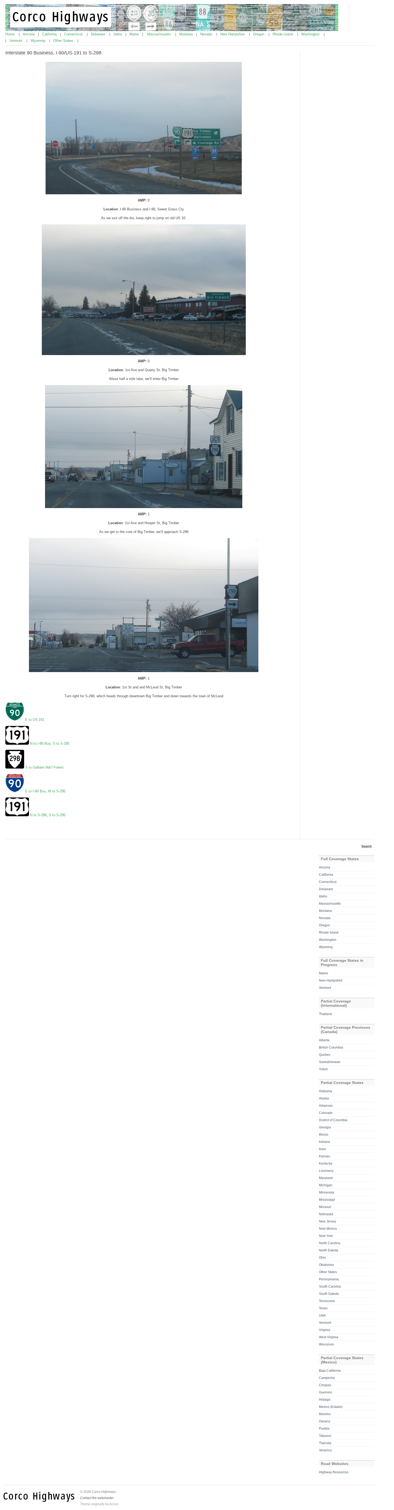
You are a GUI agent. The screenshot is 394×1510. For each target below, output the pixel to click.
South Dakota (329, 1294)
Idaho (118, 34)
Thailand (325, 1014)
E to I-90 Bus (35, 791)
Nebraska (326, 1214)
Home (10, 34)
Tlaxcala (325, 1443)
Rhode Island (283, 34)
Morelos (325, 1414)
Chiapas (325, 1385)
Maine (134, 34)
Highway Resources (333, 1472)
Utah (322, 1315)
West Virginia (328, 1337)
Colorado (326, 1113)
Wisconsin (326, 1344)
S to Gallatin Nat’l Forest (44, 767)
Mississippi (327, 1200)
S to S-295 (61, 743)
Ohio (322, 1257)
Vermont (16, 41)
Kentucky (325, 1163)
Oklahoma (326, 1265)
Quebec (324, 1055)
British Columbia (331, 1047)
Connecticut (74, 34)
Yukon (323, 1069)
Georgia (325, 1127)
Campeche (327, 1378)
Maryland (326, 1178)
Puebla (324, 1428)
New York (326, 1236)
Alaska (324, 1098)
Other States (63, 41)
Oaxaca (324, 1421)
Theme (85, 1504)
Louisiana (326, 1171)
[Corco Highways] (171, 30)
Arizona (29, 34)
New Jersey (327, 1221)
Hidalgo (324, 1399)
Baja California (330, 1371)
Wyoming (38, 41)
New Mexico (328, 1229)
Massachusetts (159, 34)
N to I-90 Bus (40, 743)
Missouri (325, 1207)
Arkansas (326, 1106)
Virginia (324, 1330)
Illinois (323, 1134)
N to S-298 (38, 815)
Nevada (206, 34)
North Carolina (329, 1243)
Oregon (259, 34)
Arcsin (113, 1504)
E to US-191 (34, 720)
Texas (323, 1308)
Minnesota (326, 1192)
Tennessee (327, 1301)
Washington (311, 34)
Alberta (324, 1040)
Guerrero (325, 1392)
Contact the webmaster (97, 1498)
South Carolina (330, 1286)
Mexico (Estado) (331, 1407)
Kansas (324, 1156)
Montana (186, 34)
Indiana (324, 1142)
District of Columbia (333, 1120)
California (50, 34)
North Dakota (328, 1250)
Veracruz (325, 1450)
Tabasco (325, 1436)
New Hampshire (233, 34)
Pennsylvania (329, 1279)
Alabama (325, 1091)
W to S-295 (56, 791)
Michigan (325, 1185)
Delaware (98, 34)
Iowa (322, 1149)
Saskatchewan (329, 1062)
